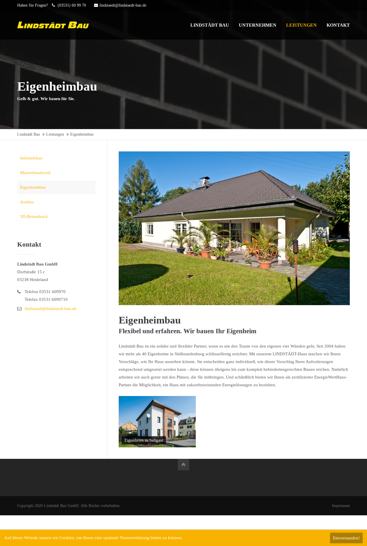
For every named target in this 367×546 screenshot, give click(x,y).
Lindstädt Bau (28, 134)
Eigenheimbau (33, 187)
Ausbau (27, 202)
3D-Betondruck (34, 216)
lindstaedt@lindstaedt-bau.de (122, 5)
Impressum (341, 506)
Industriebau (31, 158)
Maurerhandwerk (35, 172)
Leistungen (55, 134)
